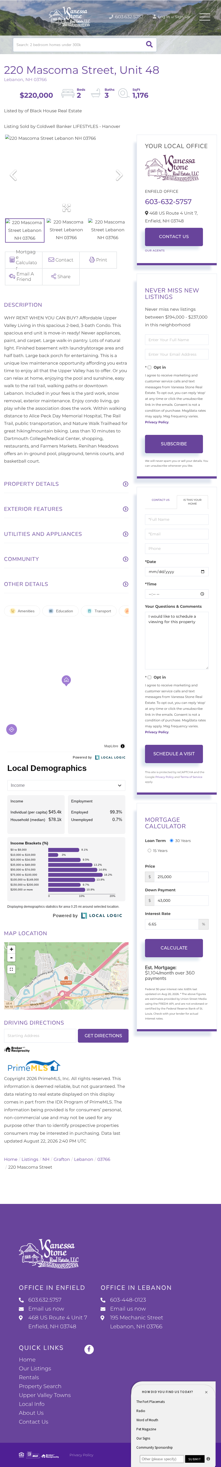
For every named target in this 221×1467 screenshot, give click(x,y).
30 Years (183, 840)
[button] (149, 45)
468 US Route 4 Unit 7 (57, 1322)
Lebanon (83, 1159)
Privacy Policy (156, 422)
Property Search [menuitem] (40, 1386)
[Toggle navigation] (204, 16)
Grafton (62, 1159)
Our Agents (155, 250)
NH (46, 1159)
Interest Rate (158, 913)
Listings (30, 1159)
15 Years (160, 850)
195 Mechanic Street (136, 1322)
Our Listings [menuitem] (35, 1368)
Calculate (174, 948)
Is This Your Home (192, 501)
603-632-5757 (168, 201)
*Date (150, 561)
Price (150, 866)
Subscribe (174, 443)
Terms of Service (191, 777)
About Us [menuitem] (31, 1413)
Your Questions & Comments (173, 606)
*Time (151, 584)
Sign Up (182, 16)
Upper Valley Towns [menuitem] (45, 1395)
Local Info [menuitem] (31, 1404)
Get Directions (103, 1035)
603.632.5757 (128, 17)
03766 (103, 1159)
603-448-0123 (128, 1300)
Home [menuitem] (27, 1360)
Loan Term (155, 840)
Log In (163, 16)
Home (11, 1159)
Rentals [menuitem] (29, 1377)
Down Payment (160, 890)
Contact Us (174, 236)
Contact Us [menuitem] (33, 1422)
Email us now (46, 1309)
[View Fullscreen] (11, 969)
